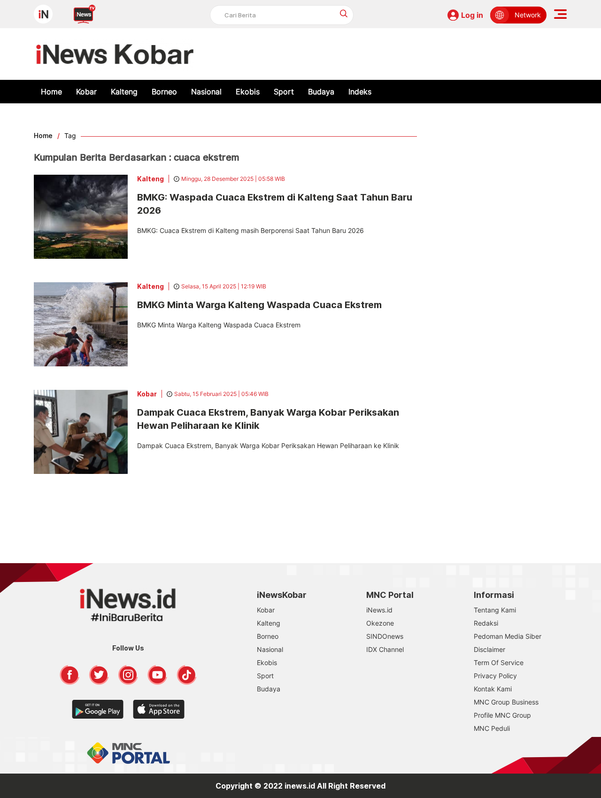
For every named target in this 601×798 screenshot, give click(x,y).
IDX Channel (385, 649)
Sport (284, 91)
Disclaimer (489, 649)
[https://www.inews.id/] (114, 54)
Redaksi (486, 623)
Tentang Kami (495, 610)
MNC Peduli (492, 728)
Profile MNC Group (502, 715)
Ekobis (248, 91)
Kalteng (124, 91)
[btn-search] (344, 13)
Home (51, 91)
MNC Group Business (506, 702)
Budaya (321, 91)
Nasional (206, 91)
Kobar (86, 91)
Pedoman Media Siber (507, 636)
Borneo (164, 91)
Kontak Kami (493, 689)
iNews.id (379, 610)
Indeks (359, 91)
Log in (472, 15)
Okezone (380, 623)
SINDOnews (384, 636)
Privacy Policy (495, 676)
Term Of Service (499, 662)
